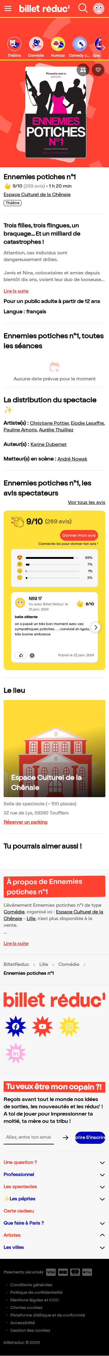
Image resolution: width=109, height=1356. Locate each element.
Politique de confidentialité (36, 1292)
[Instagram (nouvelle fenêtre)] (69, 1026)
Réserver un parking (26, 822)
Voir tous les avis (86, 502)
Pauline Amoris (20, 430)
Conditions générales (31, 1284)
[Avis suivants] (96, 627)
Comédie (14, 912)
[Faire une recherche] (83, 8)
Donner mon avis (79, 535)
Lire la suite (16, 291)
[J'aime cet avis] (21, 655)
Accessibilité (22, 1322)
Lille (31, 919)
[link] (14, 47)
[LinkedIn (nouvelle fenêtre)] (16, 1053)
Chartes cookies (26, 1307)
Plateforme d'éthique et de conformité (47, 1315)
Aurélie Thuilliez (56, 430)
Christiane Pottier (49, 423)
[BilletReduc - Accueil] (44, 8)
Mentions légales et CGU (34, 1300)
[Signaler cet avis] (32, 655)
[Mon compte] (98, 8)
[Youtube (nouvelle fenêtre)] (42, 1026)
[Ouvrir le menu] (10, 8)
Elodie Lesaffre (87, 423)
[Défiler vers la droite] (103, 47)
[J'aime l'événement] (98, 69)
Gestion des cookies (30, 1330)
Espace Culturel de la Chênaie (37, 195)
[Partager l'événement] (83, 69)
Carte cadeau (19, 1211)
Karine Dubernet (49, 444)
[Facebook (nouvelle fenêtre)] (16, 1026)
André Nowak (72, 459)
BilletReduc (16, 964)
